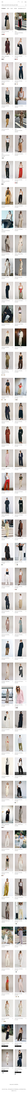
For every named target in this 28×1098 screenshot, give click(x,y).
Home (15, 8)
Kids (11, 8)
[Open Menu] (2, 1)
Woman (4, 8)
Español (16, 1084)
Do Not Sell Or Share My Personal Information (13, 1089)
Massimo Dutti (22, 8)
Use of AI (13, 1090)
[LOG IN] (22, 1)
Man (8, 8)
